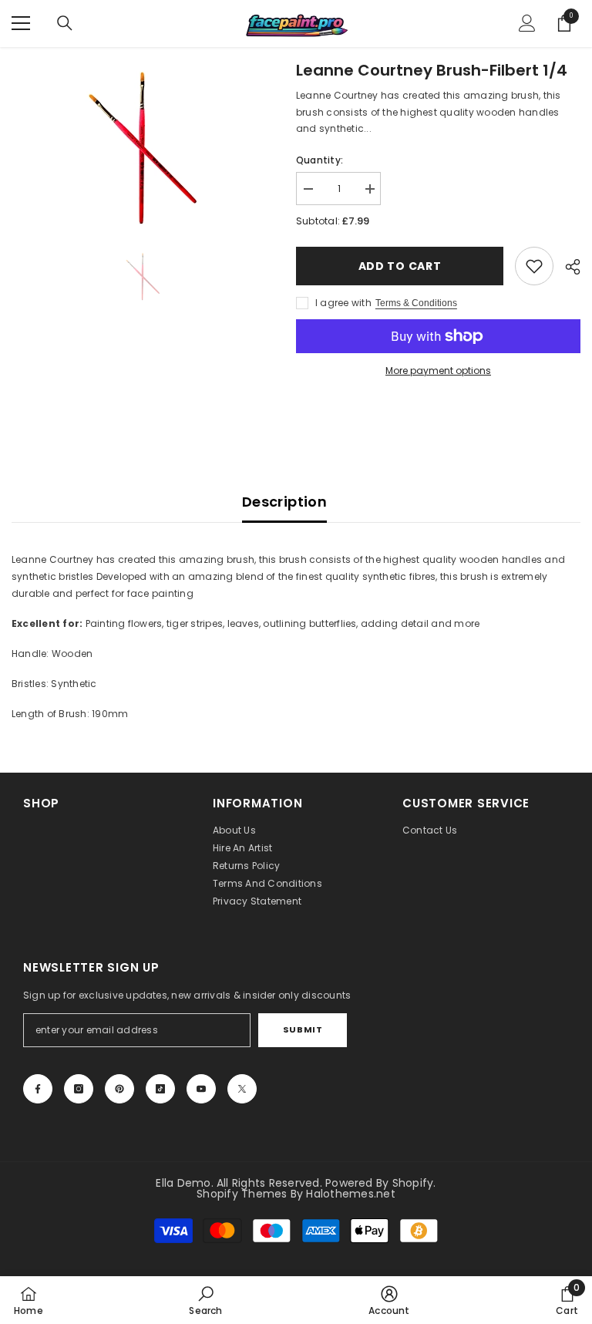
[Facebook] (37, 1088)
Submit (302, 1029)
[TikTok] (160, 1088)
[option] (142, 145)
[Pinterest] (119, 1088)
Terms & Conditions (416, 303)
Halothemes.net (350, 1193)
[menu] (21, 23)
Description (284, 501)
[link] (534, 266)
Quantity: (319, 160)
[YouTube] (201, 1088)
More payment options (438, 370)
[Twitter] (242, 1088)
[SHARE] (566, 266)
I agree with (343, 302)
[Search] (65, 23)
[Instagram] (78, 1088)
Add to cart (400, 266)
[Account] (527, 23)
